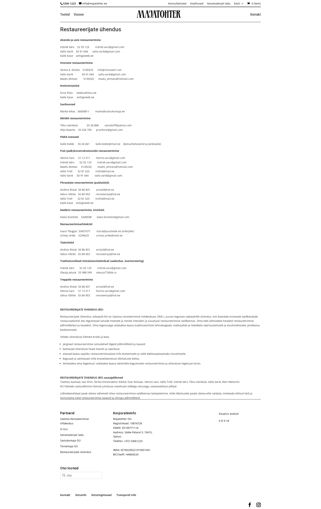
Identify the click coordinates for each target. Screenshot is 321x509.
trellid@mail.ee (104, 171)
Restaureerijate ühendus (75, 452)
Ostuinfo (80, 495)
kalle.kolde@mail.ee (108, 144)
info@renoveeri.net (109, 70)
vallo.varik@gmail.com (106, 51)
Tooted (65, 14)
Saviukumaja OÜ (70, 440)
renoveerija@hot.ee (108, 194)
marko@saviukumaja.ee (110, 111)
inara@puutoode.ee (108, 231)
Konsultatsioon (177, 3)
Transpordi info (126, 495)
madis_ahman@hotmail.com (116, 79)
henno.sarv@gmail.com (110, 158)
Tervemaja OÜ (69, 446)
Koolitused (196, 3)
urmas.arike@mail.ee (109, 235)
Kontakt (255, 14)
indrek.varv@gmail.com (109, 47)
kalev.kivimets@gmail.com (113, 217)
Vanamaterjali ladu (219, 3)
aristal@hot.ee (105, 189)
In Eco (64, 429)
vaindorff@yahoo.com (118, 125)
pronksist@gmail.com (109, 130)
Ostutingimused (101, 495)
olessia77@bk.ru (106, 272)
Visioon (79, 14)
